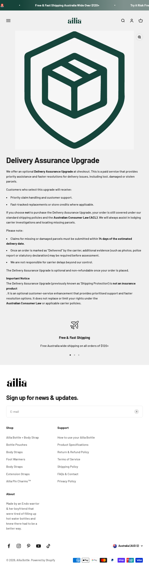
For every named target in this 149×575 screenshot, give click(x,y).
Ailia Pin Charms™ (18, 481)
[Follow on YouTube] (38, 546)
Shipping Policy (67, 466)
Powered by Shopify (43, 560)
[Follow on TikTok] (48, 546)
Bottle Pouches (16, 444)
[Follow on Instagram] (18, 546)
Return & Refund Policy (73, 452)
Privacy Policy (66, 481)
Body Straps (14, 452)
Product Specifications (72, 444)
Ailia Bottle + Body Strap (22, 437)
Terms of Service (68, 459)
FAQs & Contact (67, 474)
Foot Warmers (15, 459)
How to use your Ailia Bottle (76, 437)
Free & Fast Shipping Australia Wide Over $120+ (61, 5)
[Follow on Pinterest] (28, 546)
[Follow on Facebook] (8, 546)
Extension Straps (18, 474)
